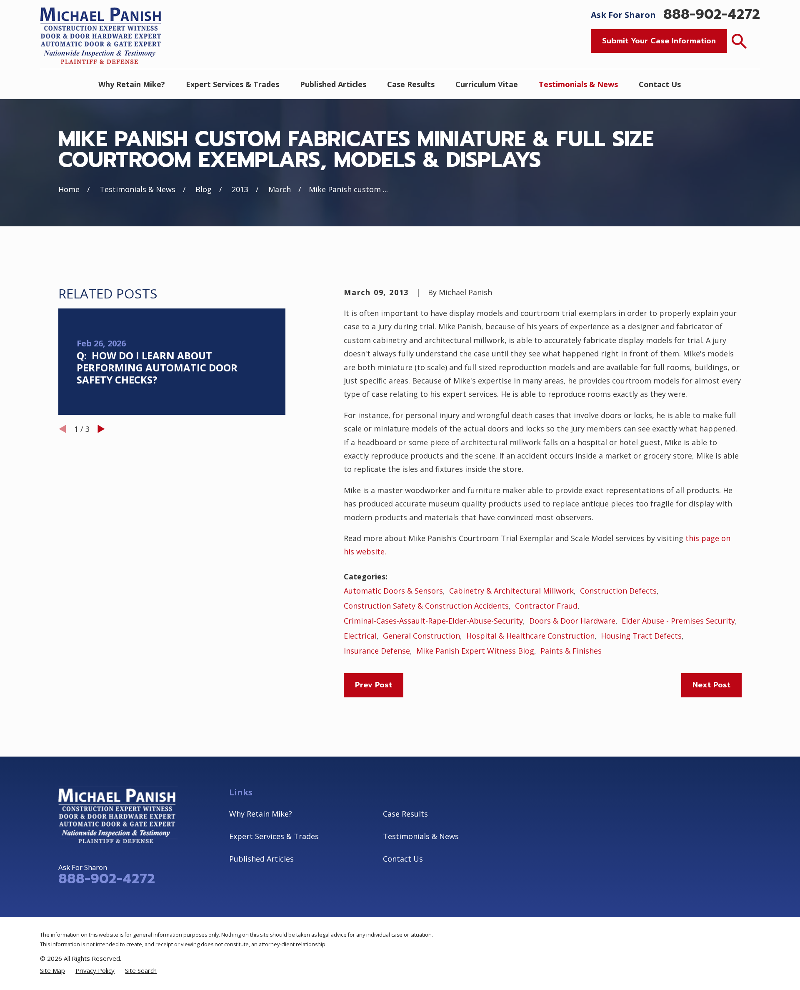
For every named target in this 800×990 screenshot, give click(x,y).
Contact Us (403, 859)
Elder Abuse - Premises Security (678, 621)
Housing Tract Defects (641, 636)
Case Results (405, 814)
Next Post (711, 685)
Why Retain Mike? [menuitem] (131, 84)
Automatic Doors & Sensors (393, 591)
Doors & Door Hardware (572, 621)
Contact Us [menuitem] (660, 84)
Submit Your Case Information (659, 41)
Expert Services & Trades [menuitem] (232, 84)
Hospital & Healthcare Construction (530, 636)
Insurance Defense (377, 651)
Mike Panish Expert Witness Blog (475, 651)
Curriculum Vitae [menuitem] (486, 84)
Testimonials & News (421, 836)
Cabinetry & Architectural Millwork (511, 591)
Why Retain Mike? (260, 814)
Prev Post (373, 685)
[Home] (102, 34)
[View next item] (101, 429)
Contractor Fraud (546, 606)
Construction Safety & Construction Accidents (426, 606)
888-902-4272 (711, 14)
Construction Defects (618, 591)
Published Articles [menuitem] (333, 84)
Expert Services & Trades (274, 836)
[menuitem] (52, 970)
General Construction (421, 636)
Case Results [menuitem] (411, 84)
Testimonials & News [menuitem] (578, 84)
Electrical (360, 636)
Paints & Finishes (571, 651)
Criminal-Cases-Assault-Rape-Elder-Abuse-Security (433, 621)
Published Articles (261, 859)
